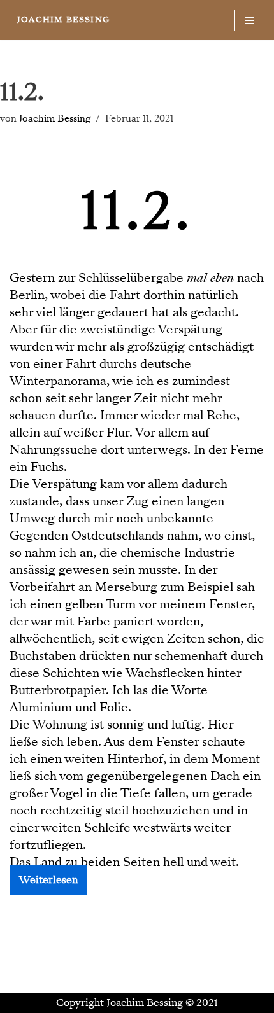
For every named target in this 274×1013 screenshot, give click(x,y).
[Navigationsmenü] (249, 20)
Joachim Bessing (54, 118)
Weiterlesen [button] (48, 880)
